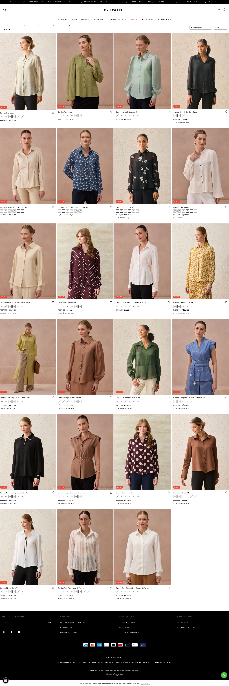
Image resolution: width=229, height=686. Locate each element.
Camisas (40, 26)
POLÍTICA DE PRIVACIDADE (129, 632)
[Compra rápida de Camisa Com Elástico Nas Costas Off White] (168, 587)
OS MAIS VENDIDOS (79, 19)
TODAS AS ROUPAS (116, 19)
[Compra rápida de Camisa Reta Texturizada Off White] (111, 587)
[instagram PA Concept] (4, 632)
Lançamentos (19, 26)
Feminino (10, 26)
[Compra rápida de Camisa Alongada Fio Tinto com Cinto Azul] (226, 397)
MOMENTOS (98, 19)
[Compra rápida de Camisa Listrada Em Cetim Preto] (226, 111)
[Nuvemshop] (114, 675)
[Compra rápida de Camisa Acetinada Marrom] (226, 492)
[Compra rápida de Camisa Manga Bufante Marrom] (111, 397)
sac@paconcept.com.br (186, 627)
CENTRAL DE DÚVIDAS (127, 623)
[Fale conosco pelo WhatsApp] (224, 675)
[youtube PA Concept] (18, 632)
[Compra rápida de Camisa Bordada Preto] (168, 207)
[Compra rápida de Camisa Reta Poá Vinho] (168, 492)
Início (3, 26)
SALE (133, 19)
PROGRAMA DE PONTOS (69, 632)
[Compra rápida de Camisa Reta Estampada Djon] (226, 302)
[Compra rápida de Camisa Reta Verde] (53, 112)
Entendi (146, 683)
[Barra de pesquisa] (4, 10)
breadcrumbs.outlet (30, 26)
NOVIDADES (62, 19)
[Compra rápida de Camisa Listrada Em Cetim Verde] (168, 397)
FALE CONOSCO (125, 627)
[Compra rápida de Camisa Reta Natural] (226, 207)
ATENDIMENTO (163, 19)
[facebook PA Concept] (11, 632)
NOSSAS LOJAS (147, 19)
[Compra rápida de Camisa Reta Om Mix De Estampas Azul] (111, 207)
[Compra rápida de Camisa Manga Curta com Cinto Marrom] (111, 492)
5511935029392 (183, 622)
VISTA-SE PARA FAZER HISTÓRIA (72, 623)
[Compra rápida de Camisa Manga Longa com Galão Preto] (53, 492)
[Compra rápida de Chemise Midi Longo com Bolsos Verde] (53, 397)
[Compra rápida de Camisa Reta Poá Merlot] (111, 302)
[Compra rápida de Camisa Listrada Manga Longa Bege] (53, 207)
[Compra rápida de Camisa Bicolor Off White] (53, 587)
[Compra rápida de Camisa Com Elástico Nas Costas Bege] (53, 302)
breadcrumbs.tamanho (52, 26)
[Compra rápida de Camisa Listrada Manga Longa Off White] (168, 302)
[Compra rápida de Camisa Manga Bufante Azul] (168, 111)
